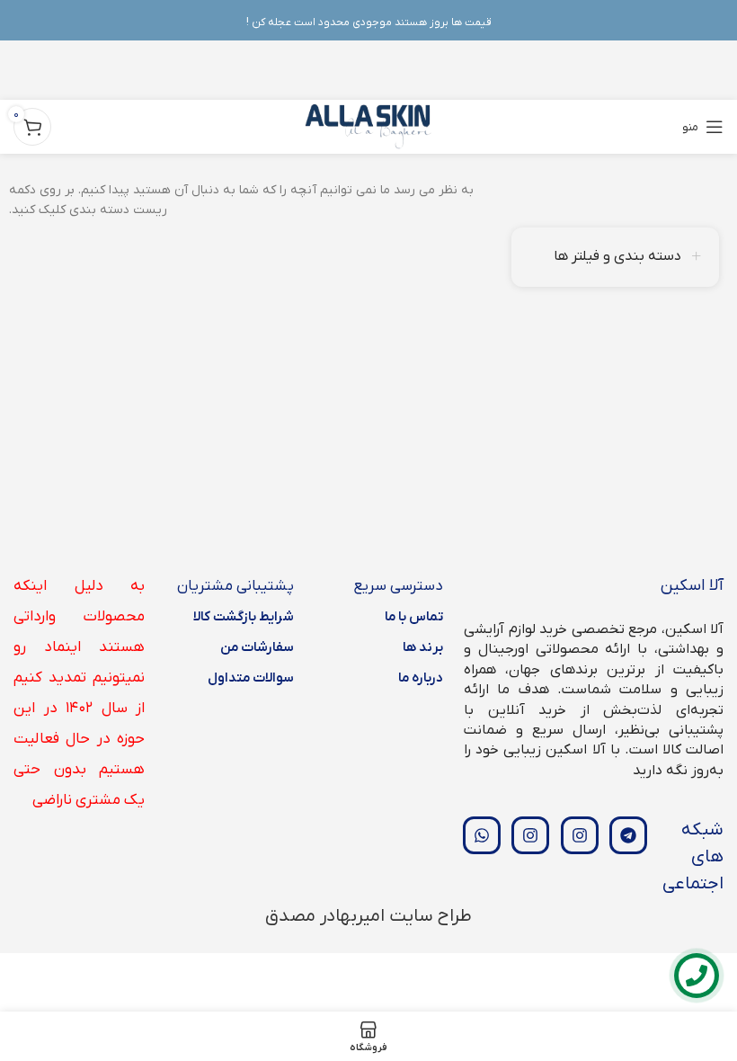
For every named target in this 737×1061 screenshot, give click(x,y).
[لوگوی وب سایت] (369, 126)
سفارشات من (257, 647)
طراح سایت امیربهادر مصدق (368, 916)
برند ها (423, 647)
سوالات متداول (251, 678)
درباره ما (420, 678)
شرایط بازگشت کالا (243, 617)
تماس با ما (414, 617)
